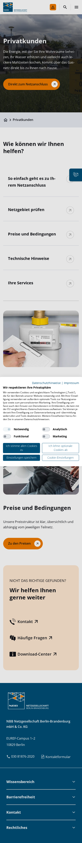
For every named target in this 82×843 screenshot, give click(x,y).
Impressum (71, 383)
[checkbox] (7, 429)
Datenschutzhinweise (46, 383)
